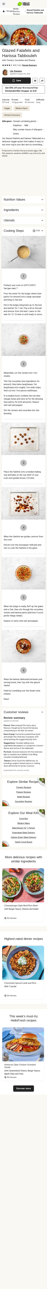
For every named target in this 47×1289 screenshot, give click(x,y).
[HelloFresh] (23, 4)
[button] (23, 210)
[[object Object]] (35, 80)
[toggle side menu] (3, 4)
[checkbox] (3, 65)
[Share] (42, 80)
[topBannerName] (23, 20)
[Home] (3, 11)
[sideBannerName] (23, 176)
